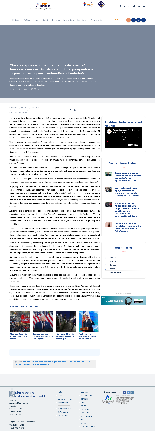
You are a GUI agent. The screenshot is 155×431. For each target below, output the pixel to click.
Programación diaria (66, 408)
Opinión (46, 20)
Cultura (36, 20)
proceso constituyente (40, 364)
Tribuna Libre (63, 402)
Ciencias (84, 402)
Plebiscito (24, 107)
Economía (85, 413)
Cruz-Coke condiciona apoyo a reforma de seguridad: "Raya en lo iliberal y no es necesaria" (127, 192)
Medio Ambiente (87, 416)
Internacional (68, 20)
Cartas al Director (65, 399)
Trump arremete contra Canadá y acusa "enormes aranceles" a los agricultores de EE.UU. (128, 177)
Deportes (56, 20)
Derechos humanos (89, 426)
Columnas (62, 395)
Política (27, 20)
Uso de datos (63, 415)
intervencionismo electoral (73, 362)
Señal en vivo (63, 412)
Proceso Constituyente (19, 112)
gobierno (57, 362)
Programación (97, 20)
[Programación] (133, 20)
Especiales (82, 20)
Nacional (14, 107)
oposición (88, 362)
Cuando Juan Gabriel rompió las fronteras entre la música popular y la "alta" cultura (128, 227)
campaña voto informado (33, 362)
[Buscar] (138, 20)
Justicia (84, 420)
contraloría (48, 362)
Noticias (15, 20)
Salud (83, 423)
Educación (85, 409)
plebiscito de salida (22, 364)
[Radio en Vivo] (128, 20)
